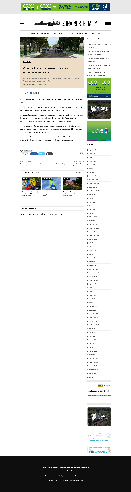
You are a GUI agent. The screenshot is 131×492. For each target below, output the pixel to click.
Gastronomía (59, 33)
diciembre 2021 (93, 358)
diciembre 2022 (93, 314)
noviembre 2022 (94, 317)
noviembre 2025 (94, 183)
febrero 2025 (93, 217)
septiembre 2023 (94, 280)
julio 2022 (92, 332)
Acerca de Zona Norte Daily (69, 471)
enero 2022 (92, 354)
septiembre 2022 (94, 325)
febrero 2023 (93, 306)
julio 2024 (92, 243)
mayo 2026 (92, 161)
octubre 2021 (93, 366)
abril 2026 (92, 165)
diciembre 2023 (93, 269)
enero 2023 (92, 310)
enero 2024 (92, 265)
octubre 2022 (93, 321)
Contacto (56, 471)
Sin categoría (46, 178)
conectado (39, 214)
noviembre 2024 (94, 228)
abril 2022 (92, 343)
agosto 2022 (93, 328)
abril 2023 (92, 299)
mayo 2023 (92, 295)
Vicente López (27, 61)
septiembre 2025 (94, 191)
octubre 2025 (93, 187)
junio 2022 (92, 336)
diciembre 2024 (93, 224)
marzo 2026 (92, 168)
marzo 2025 (92, 213)
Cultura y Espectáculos (78, 33)
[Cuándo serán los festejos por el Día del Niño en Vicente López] (31, 183)
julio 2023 (92, 287)
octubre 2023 (93, 276)
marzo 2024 (92, 258)
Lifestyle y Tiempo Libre (40, 33)
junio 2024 (92, 246)
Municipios (96, 33)
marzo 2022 (92, 347)
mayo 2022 (92, 340)
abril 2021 (92, 377)
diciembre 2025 (93, 179)
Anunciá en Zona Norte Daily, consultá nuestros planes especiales (65, 476)
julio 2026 (92, 153)
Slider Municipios (28, 150)
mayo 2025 (92, 205)
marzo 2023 (92, 302)
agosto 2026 (93, 150)
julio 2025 (92, 198)
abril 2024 (92, 254)
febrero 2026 (93, 172)
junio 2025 (92, 202)
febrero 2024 (93, 261)
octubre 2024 (93, 232)
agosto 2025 (93, 194)
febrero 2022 (93, 351)
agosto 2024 (93, 239)
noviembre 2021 (94, 362)
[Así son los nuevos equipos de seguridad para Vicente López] (51, 183)
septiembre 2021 (94, 369)
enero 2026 (92, 176)
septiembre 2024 (94, 235)
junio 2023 (92, 291)
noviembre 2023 (94, 273)
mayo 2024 (92, 250)
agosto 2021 (93, 373)
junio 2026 (92, 157)
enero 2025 (92, 220)
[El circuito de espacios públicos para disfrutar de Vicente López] (72, 183)
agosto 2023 (93, 284)
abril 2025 (92, 209)
